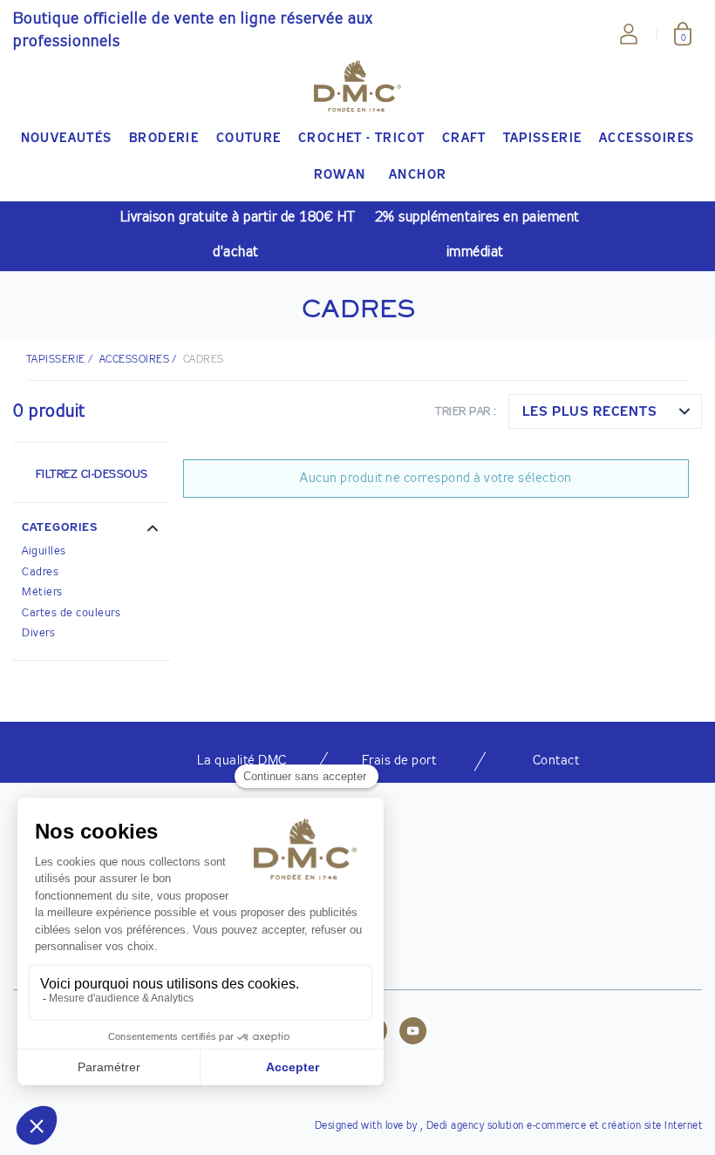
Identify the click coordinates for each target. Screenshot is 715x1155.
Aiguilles (44, 551)
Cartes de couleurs (71, 613)
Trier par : (466, 412)
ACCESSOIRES (134, 360)
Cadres (40, 572)
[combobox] (605, 411)
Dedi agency (455, 1126)
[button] (91, 530)
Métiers (42, 592)
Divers (38, 633)
